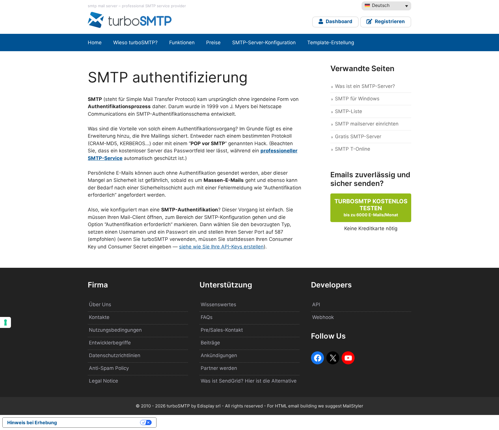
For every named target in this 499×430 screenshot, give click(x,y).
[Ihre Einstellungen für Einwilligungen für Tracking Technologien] (5, 322)
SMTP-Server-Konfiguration (264, 42)
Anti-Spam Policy (109, 368)
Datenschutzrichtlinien (114, 355)
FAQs (207, 317)
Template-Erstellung (330, 42)
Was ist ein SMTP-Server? (365, 86)
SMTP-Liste (348, 111)
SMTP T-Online (352, 149)
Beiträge (210, 343)
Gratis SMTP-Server (358, 136)
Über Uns (100, 304)
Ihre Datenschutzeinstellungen (101, 422)
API (316, 304)
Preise (213, 42)
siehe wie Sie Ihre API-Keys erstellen (221, 247)
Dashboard (338, 21)
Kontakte (99, 317)
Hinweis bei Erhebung (32, 422)
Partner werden (219, 368)
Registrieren (389, 21)
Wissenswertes (218, 304)
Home (95, 42)
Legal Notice (103, 381)
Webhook (323, 317)
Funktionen (182, 42)
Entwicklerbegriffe (110, 343)
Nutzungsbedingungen (115, 330)
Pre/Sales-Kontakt (222, 330)
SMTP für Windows (357, 98)
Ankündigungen (219, 355)
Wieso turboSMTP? (135, 42)
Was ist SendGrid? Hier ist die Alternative (249, 381)
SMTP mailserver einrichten (367, 124)
